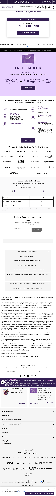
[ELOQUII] (47, 462)
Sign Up (36, 229)
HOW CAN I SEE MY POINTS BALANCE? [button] (27, 256)
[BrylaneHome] (49, 162)
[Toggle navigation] (2, 7)
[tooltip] (5, 2)
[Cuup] (49, 167)
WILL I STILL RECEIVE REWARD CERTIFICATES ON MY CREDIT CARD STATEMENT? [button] (27, 269)
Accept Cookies (48, 493)
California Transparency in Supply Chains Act (12, 482)
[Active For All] (49, 156)
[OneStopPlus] (7, 151)
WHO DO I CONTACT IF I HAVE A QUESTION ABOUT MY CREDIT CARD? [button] (27, 288)
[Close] (54, 489)
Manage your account (33, 92)
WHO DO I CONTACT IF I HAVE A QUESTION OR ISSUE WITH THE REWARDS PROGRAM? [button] (27, 283)
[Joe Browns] (20, 462)
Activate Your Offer (28, 33)
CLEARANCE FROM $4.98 (22, 11)
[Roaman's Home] (8, 6)
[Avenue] (14, 173)
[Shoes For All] (21, 161)
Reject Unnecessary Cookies (34, 493)
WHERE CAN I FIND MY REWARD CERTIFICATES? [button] (27, 265)
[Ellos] (21, 156)
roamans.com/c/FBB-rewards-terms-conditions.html (33, 307)
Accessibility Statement (49, 482)
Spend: (28, 194)
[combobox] (28, 6)
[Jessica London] (7, 156)
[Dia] (42, 173)
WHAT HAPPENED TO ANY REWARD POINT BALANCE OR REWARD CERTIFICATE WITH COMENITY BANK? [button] (27, 274)
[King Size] (7, 167)
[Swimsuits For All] (35, 161)
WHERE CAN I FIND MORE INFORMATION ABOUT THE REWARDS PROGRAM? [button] (27, 279)
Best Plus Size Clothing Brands (34, 482)
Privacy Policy (15, 481)
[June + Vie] (35, 156)
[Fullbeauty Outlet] (21, 167)
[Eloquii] (35, 167)
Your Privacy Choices (35, 481)
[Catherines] (49, 151)
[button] (45, 7)
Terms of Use (24, 481)
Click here (4, 310)
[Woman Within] (21, 151)
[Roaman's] (35, 151)
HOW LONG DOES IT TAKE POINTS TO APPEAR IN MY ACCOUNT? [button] (27, 260)
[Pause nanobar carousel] (26, 12)
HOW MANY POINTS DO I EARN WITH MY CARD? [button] (27, 251)
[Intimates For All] (7, 161)
